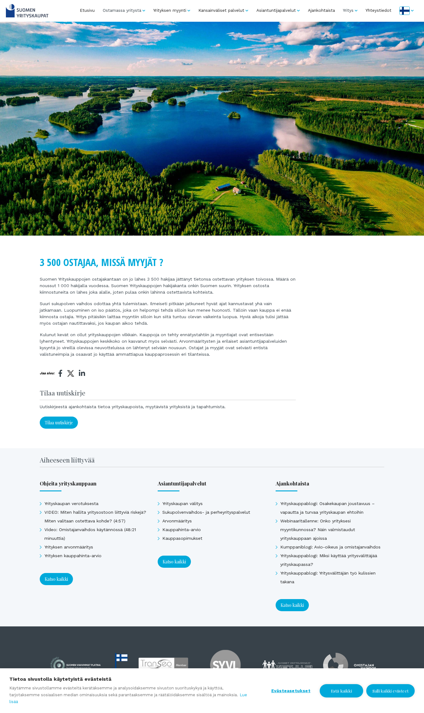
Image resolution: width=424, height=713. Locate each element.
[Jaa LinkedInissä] (82, 373)
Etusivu (87, 10)
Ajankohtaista (321, 10)
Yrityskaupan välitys (182, 503)
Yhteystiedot (378, 10)
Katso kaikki (56, 579)
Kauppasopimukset (182, 538)
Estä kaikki (341, 690)
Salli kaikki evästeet (390, 690)
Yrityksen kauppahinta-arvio (72, 555)
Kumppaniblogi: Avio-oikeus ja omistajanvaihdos (330, 546)
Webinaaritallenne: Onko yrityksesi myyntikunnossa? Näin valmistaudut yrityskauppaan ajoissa (317, 529)
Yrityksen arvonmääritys (68, 546)
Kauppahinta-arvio (181, 529)
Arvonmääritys (177, 520)
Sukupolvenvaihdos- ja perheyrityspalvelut (206, 512)
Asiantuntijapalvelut (276, 10)
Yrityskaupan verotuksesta (71, 503)
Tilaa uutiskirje (59, 423)
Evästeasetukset (290, 690)
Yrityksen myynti (169, 10)
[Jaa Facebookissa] (60, 373)
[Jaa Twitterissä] (70, 374)
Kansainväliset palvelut (221, 10)
